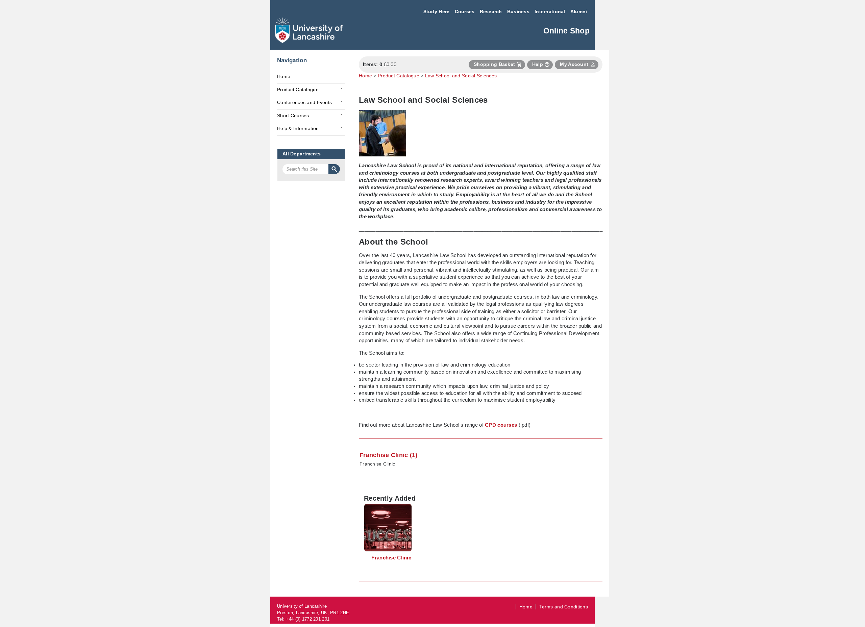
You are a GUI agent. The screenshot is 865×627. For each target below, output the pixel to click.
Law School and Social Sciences (461, 75)
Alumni (578, 11)
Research (491, 11)
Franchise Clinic (377, 464)
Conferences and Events (304, 102)
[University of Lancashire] (309, 41)
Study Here (436, 11)
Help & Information (298, 128)
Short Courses (293, 115)
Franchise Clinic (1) (389, 454)
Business (518, 11)
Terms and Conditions (563, 606)
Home (283, 76)
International (550, 11)
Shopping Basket (494, 64)
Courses (465, 11)
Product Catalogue (298, 89)
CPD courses (501, 425)
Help (537, 64)
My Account (574, 64)
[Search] (334, 169)
